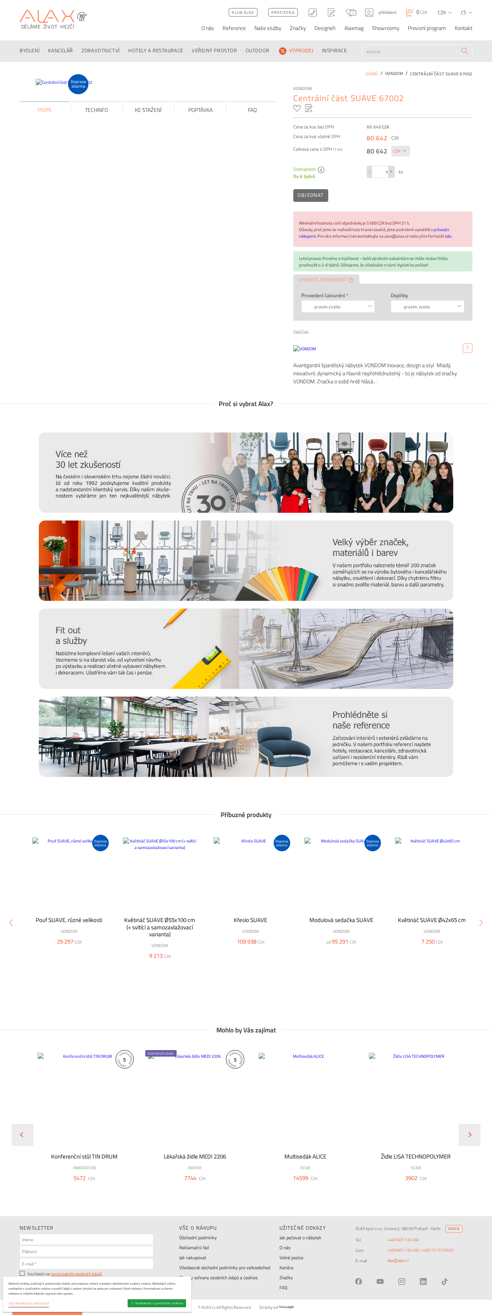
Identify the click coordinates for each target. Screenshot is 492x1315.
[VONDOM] (467, 348)
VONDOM (302, 88)
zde (448, 236)
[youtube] (380, 1281)
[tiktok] (444, 1281)
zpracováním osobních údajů (76, 1273)
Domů (372, 73)
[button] (100, 1188)
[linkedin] (423, 1281)
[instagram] (401, 1281)
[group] (80, 1128)
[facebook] (358, 1281)
